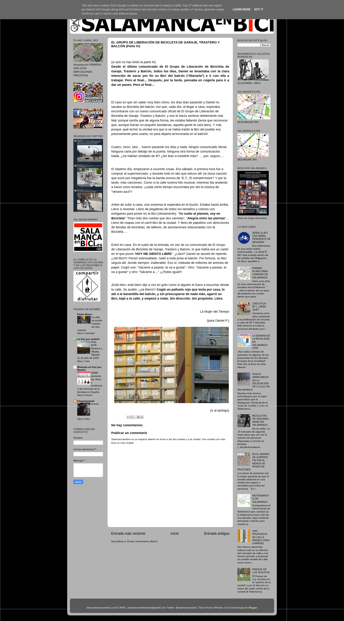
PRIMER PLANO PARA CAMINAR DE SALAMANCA (260, 273)
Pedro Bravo (84, 314)
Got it (258, 9)
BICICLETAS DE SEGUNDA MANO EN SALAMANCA (260, 420)
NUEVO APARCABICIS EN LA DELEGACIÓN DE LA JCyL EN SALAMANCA (253, 382)
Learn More (241, 9)
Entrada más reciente (128, 533)
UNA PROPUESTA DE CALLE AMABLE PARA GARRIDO (260, 537)
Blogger (253, 607)
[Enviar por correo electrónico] (128, 417)
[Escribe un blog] (131, 417)
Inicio (175, 533)
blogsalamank (85, 401)
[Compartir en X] (135, 417)
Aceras (95, 404)
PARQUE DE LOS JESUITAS (261, 571)
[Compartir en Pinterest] (142, 417)
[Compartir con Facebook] (138, 417)
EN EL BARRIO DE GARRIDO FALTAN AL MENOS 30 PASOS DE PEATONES (253, 462)
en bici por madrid (88, 339)
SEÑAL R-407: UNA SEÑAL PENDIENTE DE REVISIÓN (261, 237)
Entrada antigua (216, 533)
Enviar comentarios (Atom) (142, 541)
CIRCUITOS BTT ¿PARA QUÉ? (259, 306)
